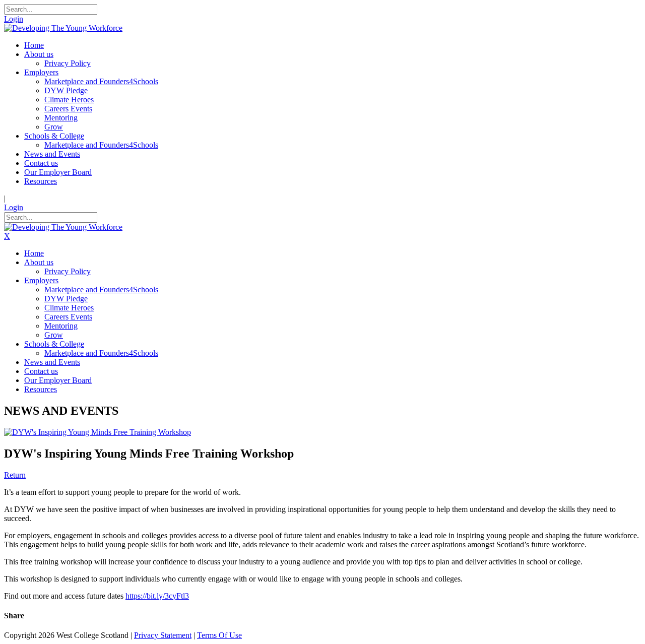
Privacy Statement (162, 635)
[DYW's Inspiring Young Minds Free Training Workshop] (97, 432)
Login (13, 19)
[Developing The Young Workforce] (63, 28)
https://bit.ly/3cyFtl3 (157, 596)
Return (15, 475)
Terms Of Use (219, 635)
